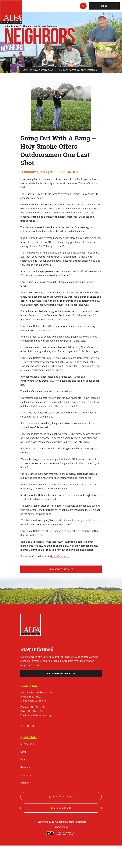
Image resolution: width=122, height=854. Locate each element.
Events (24, 759)
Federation (26, 775)
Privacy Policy (61, 827)
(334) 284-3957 (34, 711)
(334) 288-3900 (83, 6)
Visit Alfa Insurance (62, 796)
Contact (24, 783)
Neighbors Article (64, 172)
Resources (26, 767)
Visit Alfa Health (62, 808)
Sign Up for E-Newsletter (61, 673)
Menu (104, 6)
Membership (27, 744)
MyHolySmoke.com (60, 556)
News (26, 70)
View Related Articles (61, 569)
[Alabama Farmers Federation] (30, 625)
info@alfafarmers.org (39, 715)
